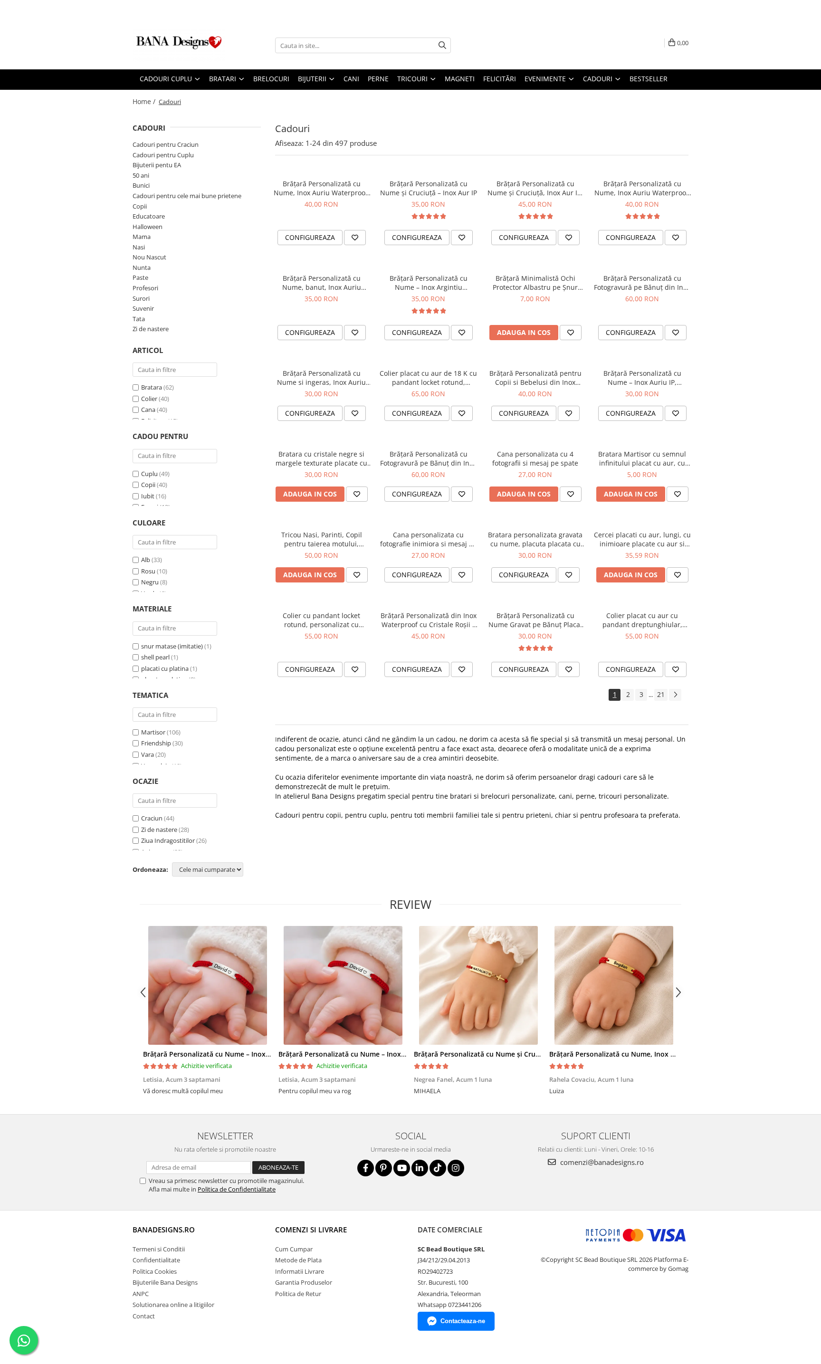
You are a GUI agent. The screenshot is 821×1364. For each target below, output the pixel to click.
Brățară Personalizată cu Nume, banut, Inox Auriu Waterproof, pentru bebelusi (321, 283)
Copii (140, 206)
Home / (145, 101)
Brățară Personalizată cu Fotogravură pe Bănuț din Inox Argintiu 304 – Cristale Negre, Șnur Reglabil (428, 458)
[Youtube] (401, 1168)
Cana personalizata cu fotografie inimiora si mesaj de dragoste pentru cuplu (428, 539)
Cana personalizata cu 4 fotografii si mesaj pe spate (535, 458)
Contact (144, 1316)
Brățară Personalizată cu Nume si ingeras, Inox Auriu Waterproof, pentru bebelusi (321, 378)
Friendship (156, 743)
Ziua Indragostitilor (168, 840)
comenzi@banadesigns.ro (601, 1162)
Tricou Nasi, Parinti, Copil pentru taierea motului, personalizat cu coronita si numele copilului (321, 539)
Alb (145, 559)
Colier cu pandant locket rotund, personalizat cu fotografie (321, 620)
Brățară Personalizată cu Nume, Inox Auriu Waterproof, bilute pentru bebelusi (322, 188)
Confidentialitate (156, 1260)
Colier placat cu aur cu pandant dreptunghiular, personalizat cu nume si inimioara (642, 620)
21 (661, 694)
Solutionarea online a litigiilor (173, 1304)
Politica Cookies (155, 1271)
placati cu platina (165, 668)
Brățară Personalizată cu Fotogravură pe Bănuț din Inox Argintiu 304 (642, 283)
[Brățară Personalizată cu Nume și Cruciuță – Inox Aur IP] (478, 985)
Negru (150, 582)
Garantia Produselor (303, 1282)
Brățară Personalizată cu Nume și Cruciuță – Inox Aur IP (428, 188)
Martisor (153, 732)
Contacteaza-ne (462, 1321)
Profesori (145, 288)
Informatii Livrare (299, 1271)
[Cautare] (442, 45)
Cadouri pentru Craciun (166, 144)
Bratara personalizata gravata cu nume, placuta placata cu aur (535, 539)
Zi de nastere (151, 328)
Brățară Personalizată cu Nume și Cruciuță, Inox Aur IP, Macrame (535, 188)
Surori (141, 298)
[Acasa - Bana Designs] (180, 45)
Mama (142, 236)
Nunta (142, 267)
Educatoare (149, 216)
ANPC (141, 1293)
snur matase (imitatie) (172, 646)
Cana (148, 409)
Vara (147, 754)
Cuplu (149, 473)
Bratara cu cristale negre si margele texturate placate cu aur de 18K (321, 458)
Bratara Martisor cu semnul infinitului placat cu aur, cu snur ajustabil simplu (642, 458)
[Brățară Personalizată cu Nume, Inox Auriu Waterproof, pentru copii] (613, 985)
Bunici (141, 185)
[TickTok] (438, 1168)
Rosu (148, 571)
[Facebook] (365, 1168)
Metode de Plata (298, 1260)
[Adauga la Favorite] (355, 237)
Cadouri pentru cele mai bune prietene (187, 195)
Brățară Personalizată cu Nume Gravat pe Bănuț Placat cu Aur (535, 620)
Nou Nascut (149, 257)
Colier (149, 398)
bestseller (649, 78)
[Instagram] (456, 1168)
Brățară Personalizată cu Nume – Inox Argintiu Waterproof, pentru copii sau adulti (428, 283)
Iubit (147, 496)
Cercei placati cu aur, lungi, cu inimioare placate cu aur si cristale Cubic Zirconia (642, 539)
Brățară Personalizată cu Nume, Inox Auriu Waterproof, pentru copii (642, 188)
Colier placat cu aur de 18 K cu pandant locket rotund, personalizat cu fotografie (428, 378)
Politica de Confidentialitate (237, 1189)
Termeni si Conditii (159, 1249)
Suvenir (143, 308)
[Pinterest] (383, 1168)
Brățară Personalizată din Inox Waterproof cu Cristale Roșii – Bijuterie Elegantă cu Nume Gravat (429, 620)
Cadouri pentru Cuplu (163, 155)
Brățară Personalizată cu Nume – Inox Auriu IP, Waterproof (642, 378)
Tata (139, 319)
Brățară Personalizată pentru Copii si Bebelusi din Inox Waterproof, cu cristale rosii (535, 378)
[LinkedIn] (419, 1168)
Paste (140, 277)
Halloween (147, 226)
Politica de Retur (298, 1293)
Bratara (151, 387)
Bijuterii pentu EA (157, 165)
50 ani (141, 175)
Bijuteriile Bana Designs (165, 1282)
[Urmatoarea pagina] (675, 695)
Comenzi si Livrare (311, 1229)
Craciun (151, 818)
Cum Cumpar (294, 1249)
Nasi (139, 247)
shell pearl (155, 657)
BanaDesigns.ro (164, 1229)
